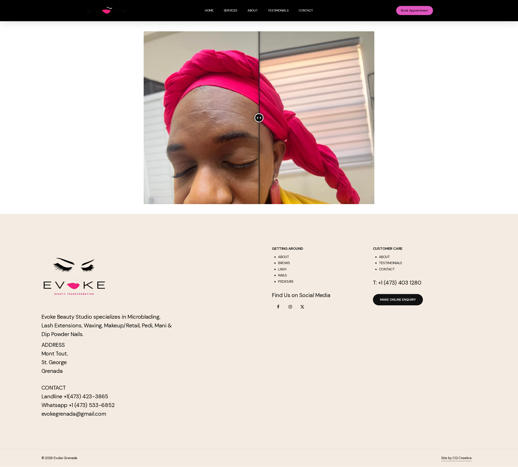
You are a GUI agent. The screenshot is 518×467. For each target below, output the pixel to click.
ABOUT (283, 257)
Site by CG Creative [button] (456, 458)
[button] (398, 299)
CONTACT (387, 269)
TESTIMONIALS (390, 263)
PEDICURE (285, 281)
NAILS (282, 275)
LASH (282, 269)
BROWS (284, 263)
